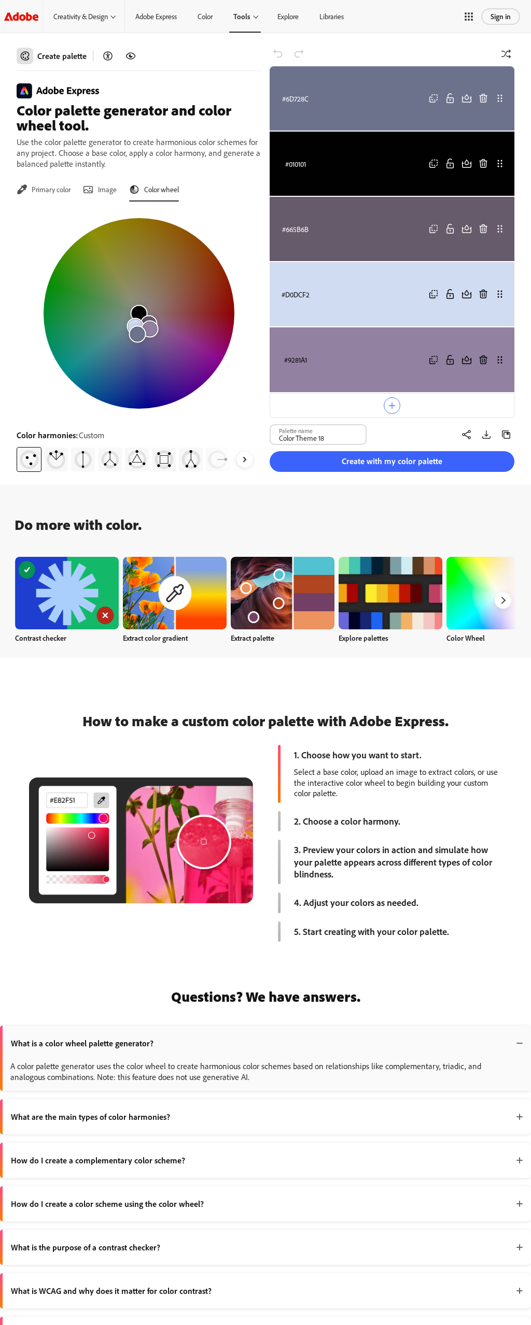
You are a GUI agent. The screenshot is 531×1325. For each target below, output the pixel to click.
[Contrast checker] (108, 56)
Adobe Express (156, 16)
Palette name (296, 430)
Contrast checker (40, 637)
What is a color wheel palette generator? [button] (82, 1043)
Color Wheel (465, 637)
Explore (288, 16)
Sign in (501, 16)
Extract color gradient (155, 637)
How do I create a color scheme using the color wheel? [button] (107, 1204)
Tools (241, 16)
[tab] (44, 189)
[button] (468, 16)
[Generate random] (506, 54)
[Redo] (298, 54)
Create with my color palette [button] (392, 461)
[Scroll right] (244, 459)
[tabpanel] (139, 341)
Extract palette (252, 637)
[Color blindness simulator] (130, 56)
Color (205, 16)
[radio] (29, 459)
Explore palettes (363, 637)
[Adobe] (21, 16)
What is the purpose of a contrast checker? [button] (85, 1247)
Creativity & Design (80, 16)
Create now (67, 592)
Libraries (331, 16)
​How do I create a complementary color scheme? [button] (98, 1160)
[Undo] (278, 54)
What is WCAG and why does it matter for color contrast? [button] (111, 1291)
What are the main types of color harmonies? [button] (90, 1117)
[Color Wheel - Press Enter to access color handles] (139, 313)
